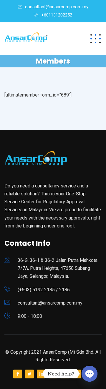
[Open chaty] (89, 374)
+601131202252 (56, 15)
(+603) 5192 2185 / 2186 (44, 289)
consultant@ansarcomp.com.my (56, 6)
